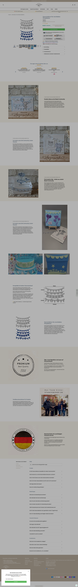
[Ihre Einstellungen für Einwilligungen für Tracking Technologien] (76, 585)
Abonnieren (16, 581)
